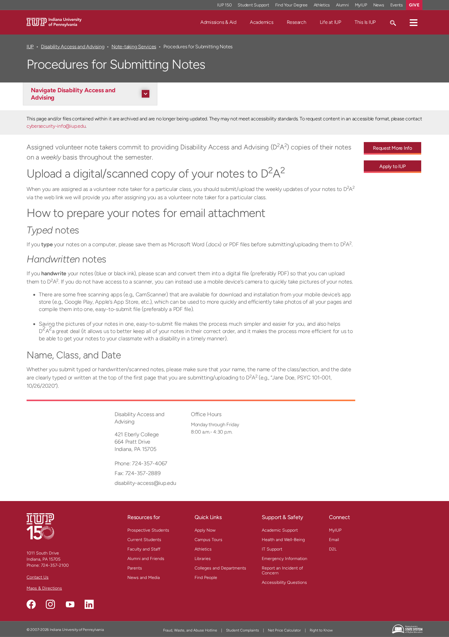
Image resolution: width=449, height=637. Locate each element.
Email (334, 539)
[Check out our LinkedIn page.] (89, 604)
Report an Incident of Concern (282, 571)
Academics (261, 22)
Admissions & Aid (218, 22)
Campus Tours (208, 539)
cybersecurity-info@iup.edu (56, 126)
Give (414, 5)
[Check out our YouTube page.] (70, 604)
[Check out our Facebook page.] (31, 604)
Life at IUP (330, 22)
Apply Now (205, 530)
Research (296, 22)
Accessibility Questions (284, 582)
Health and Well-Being (283, 539)
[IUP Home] (54, 22)
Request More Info (392, 148)
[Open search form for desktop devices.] (392, 22)
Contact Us (38, 577)
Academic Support (280, 530)
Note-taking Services (133, 46)
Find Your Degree (291, 5)
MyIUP (361, 5)
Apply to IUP (392, 166)
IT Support (272, 549)
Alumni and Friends (145, 558)
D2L (333, 549)
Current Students (144, 539)
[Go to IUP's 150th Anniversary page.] (40, 526)
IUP (30, 46)
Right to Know (321, 630)
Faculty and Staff (143, 549)
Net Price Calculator (284, 630)
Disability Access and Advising (72, 46)
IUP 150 (224, 5)
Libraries (203, 558)
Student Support (253, 5)
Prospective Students (148, 530)
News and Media (143, 577)
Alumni (342, 5)
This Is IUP (365, 22)
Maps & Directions (44, 588)
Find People (206, 577)
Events (396, 5)
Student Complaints (242, 630)
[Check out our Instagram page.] (50, 604)
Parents (134, 568)
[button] (414, 22)
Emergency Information (284, 558)
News (378, 5)
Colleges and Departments (220, 568)
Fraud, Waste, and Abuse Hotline (190, 630)
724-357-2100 (55, 565)
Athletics (322, 5)
